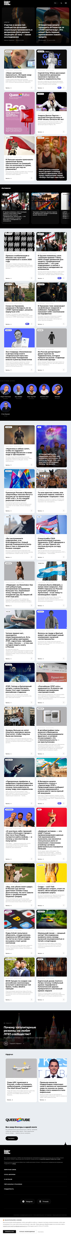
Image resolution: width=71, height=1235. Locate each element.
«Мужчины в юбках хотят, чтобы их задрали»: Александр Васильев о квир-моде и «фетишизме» (19, 452)
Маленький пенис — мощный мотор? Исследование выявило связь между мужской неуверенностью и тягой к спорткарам (51, 937)
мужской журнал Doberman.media (50, 1159)
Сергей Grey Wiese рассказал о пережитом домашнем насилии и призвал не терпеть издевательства (51, 76)
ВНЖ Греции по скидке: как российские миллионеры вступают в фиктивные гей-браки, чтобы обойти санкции (18, 985)
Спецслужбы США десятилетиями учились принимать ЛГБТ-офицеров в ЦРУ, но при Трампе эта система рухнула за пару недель (51, 543)
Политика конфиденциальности (23, 1215)
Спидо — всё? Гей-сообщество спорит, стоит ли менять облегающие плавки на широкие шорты (51, 890)
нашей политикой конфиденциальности (15, 1226)
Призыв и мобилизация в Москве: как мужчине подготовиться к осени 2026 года (19, 258)
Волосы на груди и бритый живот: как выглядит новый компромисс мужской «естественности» (51, 636)
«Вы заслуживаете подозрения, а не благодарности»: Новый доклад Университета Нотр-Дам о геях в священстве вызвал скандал (19, 543)
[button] (61, 3)
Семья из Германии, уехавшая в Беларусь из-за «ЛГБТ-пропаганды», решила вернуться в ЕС (19, 309)
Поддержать (9, 1189)
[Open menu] (66, 3)
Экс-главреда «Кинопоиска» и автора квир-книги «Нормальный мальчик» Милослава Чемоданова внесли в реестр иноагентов (19, 356)
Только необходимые (27, 1231)
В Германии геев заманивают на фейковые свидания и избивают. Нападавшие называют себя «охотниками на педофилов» (51, 310)
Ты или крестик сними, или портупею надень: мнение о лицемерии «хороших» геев (51, 494)
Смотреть (11, 1138)
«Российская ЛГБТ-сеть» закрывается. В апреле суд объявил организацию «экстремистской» (50, 689)
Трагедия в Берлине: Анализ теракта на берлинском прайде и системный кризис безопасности (45, 213)
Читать (8, 88)
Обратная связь (10, 1169)
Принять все (9, 1231)
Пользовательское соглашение (42, 1215)
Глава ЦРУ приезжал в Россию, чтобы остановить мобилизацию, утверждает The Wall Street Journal (19, 1085)
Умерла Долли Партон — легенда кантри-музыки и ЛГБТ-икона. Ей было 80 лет (51, 117)
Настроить (41, 1231)
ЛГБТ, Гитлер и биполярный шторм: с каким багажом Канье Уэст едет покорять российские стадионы (19, 689)
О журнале (8, 1179)
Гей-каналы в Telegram (13, 1184)
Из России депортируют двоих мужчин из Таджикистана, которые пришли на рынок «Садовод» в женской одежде (51, 356)
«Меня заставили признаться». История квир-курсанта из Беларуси (19, 75)
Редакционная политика (60, 1215)
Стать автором (9, 1174)
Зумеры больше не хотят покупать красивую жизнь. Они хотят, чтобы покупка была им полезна (18, 733)
